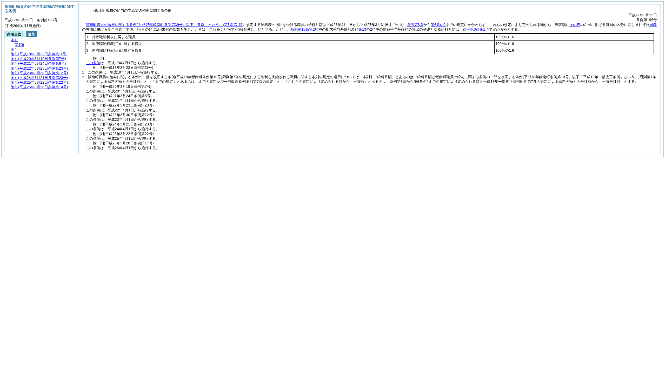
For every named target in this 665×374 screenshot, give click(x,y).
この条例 (93, 63)
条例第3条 (415, 25)
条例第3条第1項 (476, 29)
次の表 (574, 25)
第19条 (364, 29)
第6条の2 (438, 25)
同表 (653, 25)
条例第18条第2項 (304, 29)
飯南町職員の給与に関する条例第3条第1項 (164, 25)
